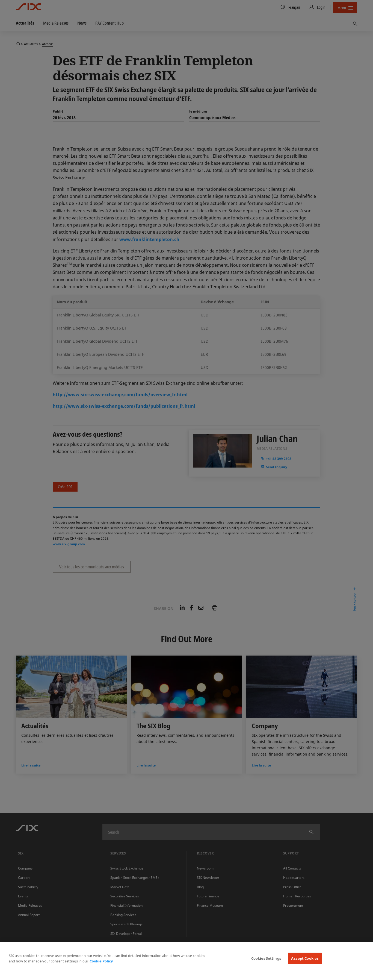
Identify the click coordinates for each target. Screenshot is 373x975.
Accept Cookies (304, 958)
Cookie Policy (101, 961)
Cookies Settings (266, 958)
